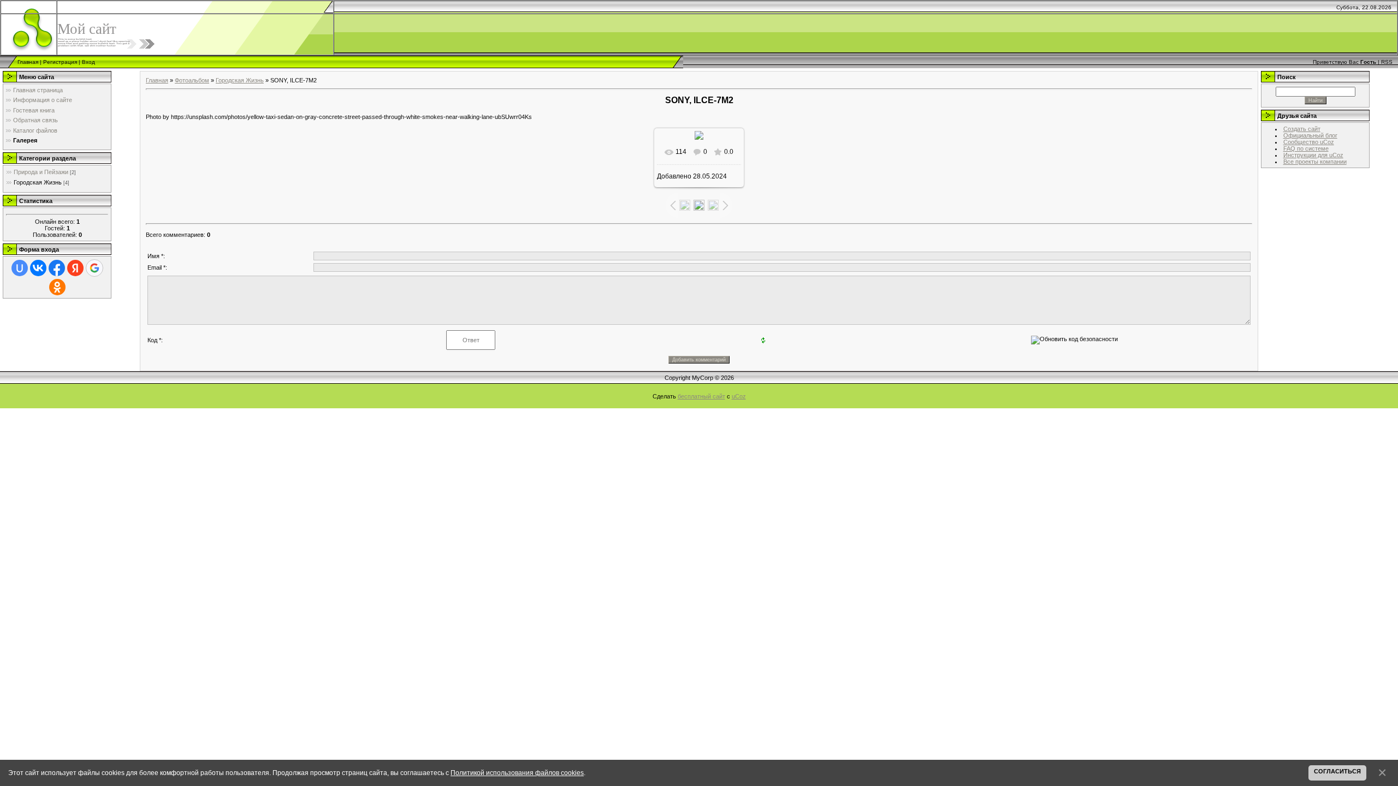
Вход (88, 62)
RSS (1387, 62)
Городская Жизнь (38, 182)
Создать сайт (1301, 129)
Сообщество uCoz (1308, 142)
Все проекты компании (1315, 161)
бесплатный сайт (701, 396)
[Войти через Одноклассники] (57, 287)
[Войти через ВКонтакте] (38, 268)
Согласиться (1337, 771)
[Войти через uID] (19, 268)
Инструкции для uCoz (1313, 155)
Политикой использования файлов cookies (517, 772)
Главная (27, 62)
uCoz (739, 396)
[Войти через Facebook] (57, 268)
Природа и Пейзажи (41, 172)
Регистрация (60, 62)
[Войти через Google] (94, 268)
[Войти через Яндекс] (75, 268)
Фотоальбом (192, 80)
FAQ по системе (1306, 148)
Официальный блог (1310, 135)
